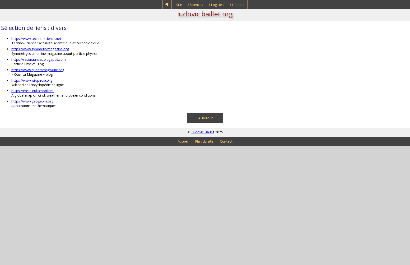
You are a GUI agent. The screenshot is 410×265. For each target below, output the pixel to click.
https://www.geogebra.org (32, 101)
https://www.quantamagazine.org (37, 70)
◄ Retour (205, 118)
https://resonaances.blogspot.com (38, 59)
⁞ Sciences (195, 4)
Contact (226, 141)
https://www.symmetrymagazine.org (40, 49)
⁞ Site (178, 4)
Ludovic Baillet (202, 132)
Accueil (183, 141)
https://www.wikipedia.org (31, 80)
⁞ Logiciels (216, 4)
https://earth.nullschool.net (32, 90)
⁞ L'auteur (237, 4)
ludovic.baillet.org (205, 13)
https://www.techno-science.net (36, 38)
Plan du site (204, 141)
